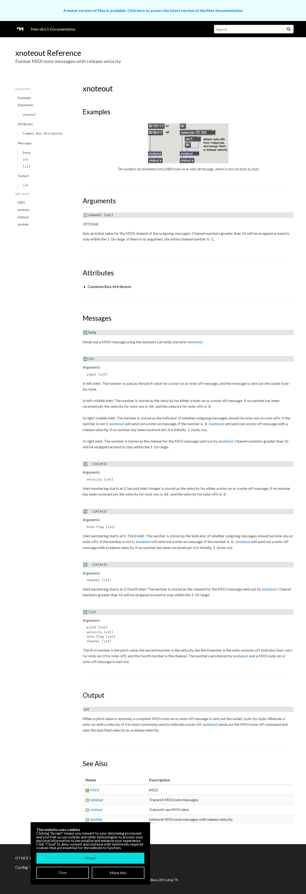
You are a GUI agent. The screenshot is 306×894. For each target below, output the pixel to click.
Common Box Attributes (43, 133)
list (26, 166)
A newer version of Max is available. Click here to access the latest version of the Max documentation (153, 10)
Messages (25, 143)
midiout (23, 217)
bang (26, 152)
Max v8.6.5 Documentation (53, 29)
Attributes (25, 124)
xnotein (23, 224)
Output (23, 176)
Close (62, 872)
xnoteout (195, 342)
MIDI (21, 202)
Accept (90, 858)
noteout (24, 210)
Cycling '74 (170, 880)
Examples (24, 98)
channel (29, 114)
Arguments (25, 105)
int (25, 159)
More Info (118, 872)
